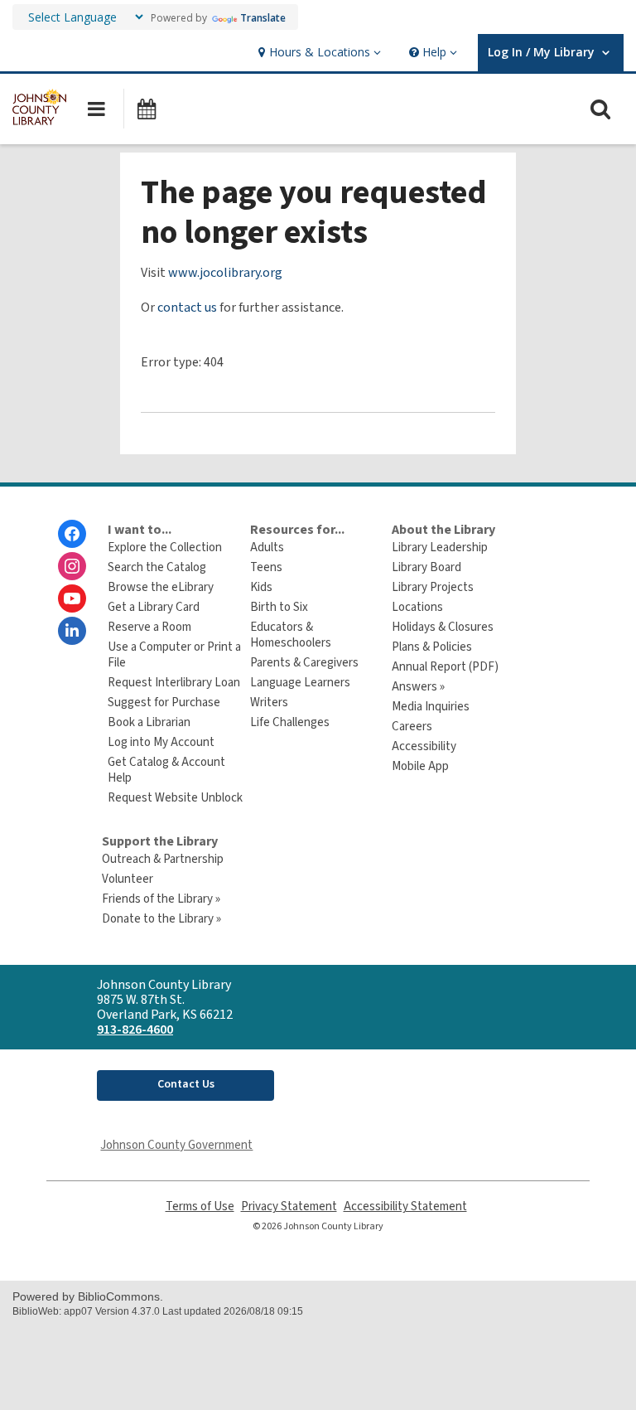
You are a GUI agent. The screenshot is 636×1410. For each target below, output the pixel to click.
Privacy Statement (289, 1206)
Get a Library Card (154, 607)
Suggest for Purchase (164, 702)
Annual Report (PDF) (445, 667)
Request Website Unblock (175, 798)
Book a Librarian (149, 722)
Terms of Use (200, 1206)
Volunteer (127, 879)
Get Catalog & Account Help (166, 770)
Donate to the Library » (161, 919)
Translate (263, 18)
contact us (187, 307)
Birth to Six (279, 607)
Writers (269, 702)
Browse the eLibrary (161, 587)
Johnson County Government (176, 1145)
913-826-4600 (135, 1029)
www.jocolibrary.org (225, 273)
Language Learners (300, 682)
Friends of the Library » (161, 899)
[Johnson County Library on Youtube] (72, 598)
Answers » (418, 686)
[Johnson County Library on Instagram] (72, 566)
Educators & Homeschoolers (290, 635)
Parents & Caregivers (304, 662)
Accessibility (424, 746)
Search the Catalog (157, 567)
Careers (412, 726)
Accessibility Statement (405, 1206)
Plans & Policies (432, 647)
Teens (266, 567)
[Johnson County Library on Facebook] (72, 534)
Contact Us (185, 1084)
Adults (267, 547)
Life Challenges (290, 722)
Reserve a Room (149, 627)
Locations (417, 607)
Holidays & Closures (443, 627)
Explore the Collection (165, 547)
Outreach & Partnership (163, 859)
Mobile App (420, 766)
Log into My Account (161, 742)
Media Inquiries (431, 706)
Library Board (426, 567)
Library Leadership (440, 547)
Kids (261, 587)
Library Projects (433, 587)
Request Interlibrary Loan (174, 682)
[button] (317, 52)
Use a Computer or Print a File (174, 654)
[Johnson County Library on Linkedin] (72, 631)
